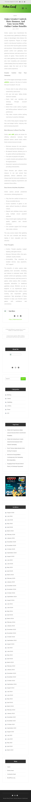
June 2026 (10, 520)
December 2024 (11, 585)
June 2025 (10, 564)
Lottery (9, 406)
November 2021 (11, 721)
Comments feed (11, 774)
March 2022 (10, 706)
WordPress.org (11, 778)
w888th (6, 82)
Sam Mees (12, 311)
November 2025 (11, 545)
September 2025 (12, 553)
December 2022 (11, 673)
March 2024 (10, 618)
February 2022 (11, 710)
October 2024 (11, 593)
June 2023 (10, 651)
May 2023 (10, 655)
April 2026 (10, 527)
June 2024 (10, 607)
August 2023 (10, 644)
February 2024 (11, 622)
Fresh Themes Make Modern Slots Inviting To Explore (16, 450)
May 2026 (10, 523)
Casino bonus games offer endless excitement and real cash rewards (15, 336)
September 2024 (12, 596)
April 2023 (10, 658)
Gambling (9, 402)
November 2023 (11, 633)
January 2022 (11, 713)
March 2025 (10, 574)
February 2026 (11, 534)
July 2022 (10, 691)
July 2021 (9, 735)
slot (8, 413)
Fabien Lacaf (9, 7)
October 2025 (11, 549)
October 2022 (11, 680)
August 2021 (10, 732)
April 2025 (10, 571)
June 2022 (10, 695)
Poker (8, 409)
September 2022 (12, 684)
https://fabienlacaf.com (15, 319)
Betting (9, 395)
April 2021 (10, 746)
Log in (8, 767)
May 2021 (9, 742)
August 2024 (10, 600)
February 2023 (11, 666)
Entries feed (10, 770)
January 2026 (11, 538)
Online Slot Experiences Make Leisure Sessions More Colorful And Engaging (16, 432)
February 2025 (11, 578)
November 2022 (11, 677)
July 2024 (10, 604)
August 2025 (10, 556)
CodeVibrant (25, 798)
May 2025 (10, 567)
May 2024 (10, 611)
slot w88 (11, 134)
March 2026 (10, 531)
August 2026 (10, 512)
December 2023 (11, 629)
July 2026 (9, 516)
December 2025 (11, 542)
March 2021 (10, 750)
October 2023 (11, 637)
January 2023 (11, 669)
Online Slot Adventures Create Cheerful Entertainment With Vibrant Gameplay (15, 441)
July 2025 (10, 560)
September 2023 (11, 640)
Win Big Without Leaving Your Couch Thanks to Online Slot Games (15, 330)
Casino (15, 15)
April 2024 (10, 615)
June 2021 (10, 739)
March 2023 (10, 662)
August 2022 (10, 688)
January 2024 (11, 626)
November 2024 (11, 589)
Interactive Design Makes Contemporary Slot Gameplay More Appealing (15, 457)
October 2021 (11, 724)
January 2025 (11, 582)
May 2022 (10, 699)
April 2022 (10, 702)
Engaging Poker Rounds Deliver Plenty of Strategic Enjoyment (15, 465)
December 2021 (11, 717)
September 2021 (11, 728)
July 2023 (9, 648)
